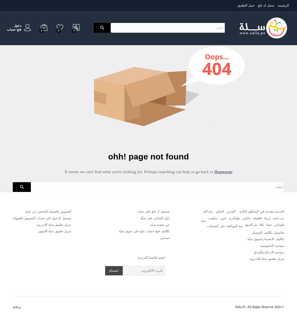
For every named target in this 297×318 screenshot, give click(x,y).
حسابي (165, 238)
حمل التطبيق (246, 5)
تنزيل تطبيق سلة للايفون (54, 231)
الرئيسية (283, 5)
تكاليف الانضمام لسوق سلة (265, 239)
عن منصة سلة (160, 224)
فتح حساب (14, 29)
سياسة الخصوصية (272, 246)
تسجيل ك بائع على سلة (154, 211)
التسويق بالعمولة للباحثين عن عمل (48, 211)
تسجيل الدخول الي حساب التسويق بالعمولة (42, 218)
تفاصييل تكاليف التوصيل (268, 232)
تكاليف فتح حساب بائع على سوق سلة (144, 231)
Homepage (223, 171)
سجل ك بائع (266, 5)
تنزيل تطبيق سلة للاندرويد (266, 259)
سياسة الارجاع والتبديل (268, 252)
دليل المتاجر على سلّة (155, 218)
